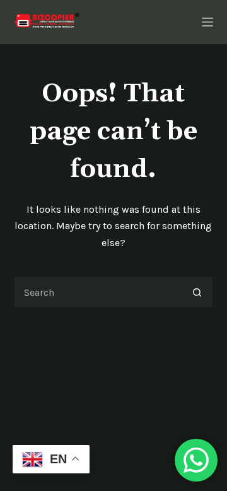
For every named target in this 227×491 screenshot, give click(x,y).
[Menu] (207, 22)
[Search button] (197, 292)
